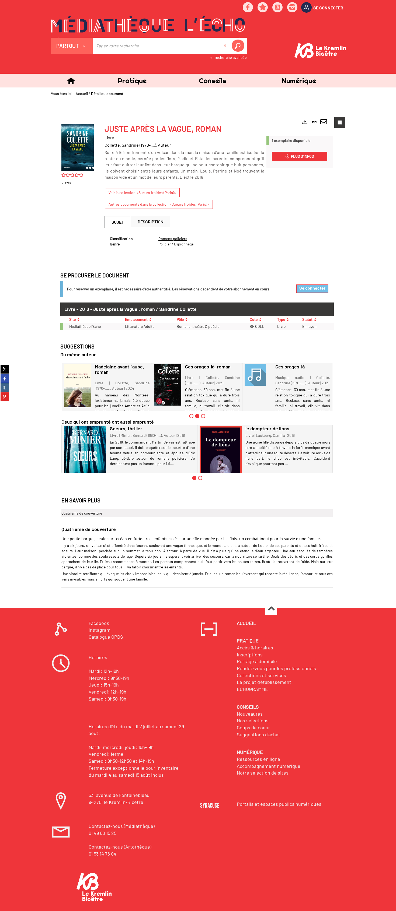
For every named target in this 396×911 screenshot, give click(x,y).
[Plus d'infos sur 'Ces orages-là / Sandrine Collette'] (258, 375)
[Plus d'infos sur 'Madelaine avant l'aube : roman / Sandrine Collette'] (77, 385)
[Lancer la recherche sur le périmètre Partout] (238, 46)
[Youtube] (277, 7)
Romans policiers (172, 238)
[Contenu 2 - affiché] (197, 416)
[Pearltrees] (263, 7)
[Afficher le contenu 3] (203, 416)
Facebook (99, 623)
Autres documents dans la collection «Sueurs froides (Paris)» (159, 204)
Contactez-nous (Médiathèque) (122, 826)
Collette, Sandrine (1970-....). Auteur (138, 144)
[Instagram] (292, 7)
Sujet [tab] (118, 221)
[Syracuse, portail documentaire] (148, 24)
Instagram (99, 630)
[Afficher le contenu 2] (200, 478)
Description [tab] (151, 221)
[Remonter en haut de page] (271, 609)
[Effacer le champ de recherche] (225, 46)
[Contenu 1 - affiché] (194, 478)
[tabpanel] (184, 241)
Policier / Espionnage (175, 244)
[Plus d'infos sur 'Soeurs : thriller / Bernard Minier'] (85, 458)
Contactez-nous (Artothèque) (120, 847)
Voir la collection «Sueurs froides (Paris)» (142, 192)
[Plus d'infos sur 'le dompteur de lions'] (221, 461)
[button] (132, 80)
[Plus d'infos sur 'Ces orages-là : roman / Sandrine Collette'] (167, 385)
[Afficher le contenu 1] (191, 416)
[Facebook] (248, 7)
